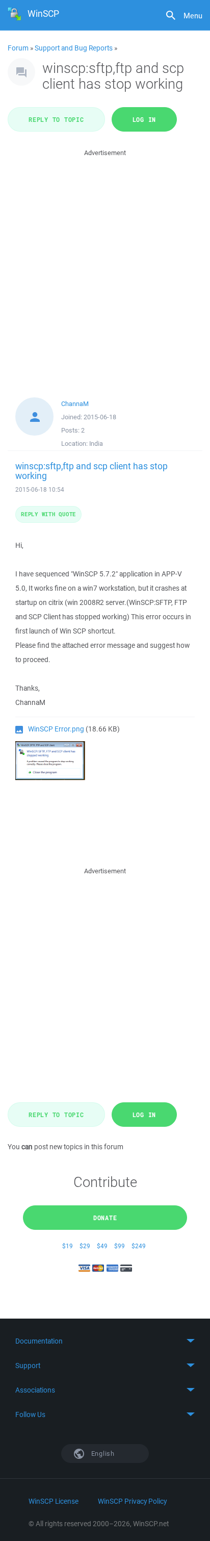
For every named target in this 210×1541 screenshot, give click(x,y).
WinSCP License (53, 1501)
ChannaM (75, 403)
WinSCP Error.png (56, 729)
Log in (144, 119)
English (102, 1453)
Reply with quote (48, 514)
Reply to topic (56, 119)
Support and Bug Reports (74, 48)
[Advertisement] (105, 264)
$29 (85, 1246)
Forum (18, 48)
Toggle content (105, 1341)
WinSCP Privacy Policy (132, 1501)
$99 (119, 1246)
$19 (67, 1246)
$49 (102, 1246)
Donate (105, 1218)
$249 (139, 1246)
